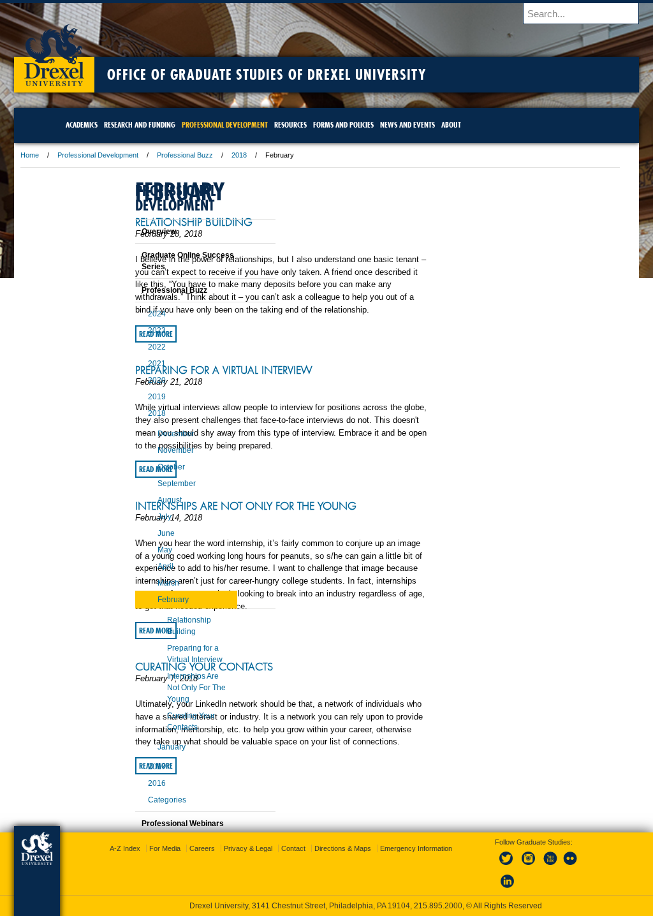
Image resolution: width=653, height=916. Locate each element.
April (134, 566)
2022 (125, 347)
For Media (240, 848)
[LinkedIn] (494, 888)
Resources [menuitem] (325, 124)
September (145, 483)
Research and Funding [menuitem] (174, 124)
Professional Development (180, 155)
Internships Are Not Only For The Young (307, 549)
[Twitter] (494, 865)
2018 (322, 155)
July (133, 516)
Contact (368, 848)
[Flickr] (558, 865)
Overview (127, 231)
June (134, 533)
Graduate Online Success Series (156, 261)
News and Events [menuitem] (442, 124)
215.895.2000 (438, 905)
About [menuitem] (485, 124)
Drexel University (137, 51)
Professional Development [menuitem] (259, 124)
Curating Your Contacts (287, 741)
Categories (135, 799)
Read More (239, 359)
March (136, 583)
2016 (125, 783)
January (140, 746)
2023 (125, 330)
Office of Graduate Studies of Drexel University (349, 75)
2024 (125, 313)
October (139, 466)
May (133, 549)
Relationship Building (276, 222)
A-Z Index (200, 848)
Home (112, 155)
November (144, 450)
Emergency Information (316, 861)
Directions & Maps (418, 848)
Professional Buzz (268, 155)
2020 (125, 380)
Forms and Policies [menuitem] (378, 124)
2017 (125, 766)
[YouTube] (537, 865)
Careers (277, 848)
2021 (125, 363)
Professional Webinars (151, 823)
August (138, 500)
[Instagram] (515, 865)
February (141, 599)
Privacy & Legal (323, 848)
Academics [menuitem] (116, 124)
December (144, 433)
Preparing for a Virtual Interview (306, 395)
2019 (125, 396)
